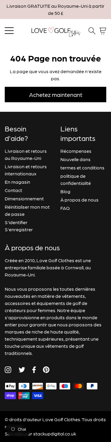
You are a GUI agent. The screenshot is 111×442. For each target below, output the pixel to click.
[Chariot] (102, 31)
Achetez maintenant (55, 94)
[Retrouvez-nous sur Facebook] (34, 370)
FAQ (65, 208)
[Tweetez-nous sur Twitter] (21, 369)
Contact (13, 190)
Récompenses (75, 151)
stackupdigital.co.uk (54, 433)
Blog (65, 191)
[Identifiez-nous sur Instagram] (8, 370)
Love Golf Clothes (61, 419)
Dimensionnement (24, 198)
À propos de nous (79, 199)
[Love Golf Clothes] (55, 31)
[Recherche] (92, 30)
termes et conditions (82, 167)
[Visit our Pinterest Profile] (46, 369)
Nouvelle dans (75, 159)
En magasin (17, 182)
